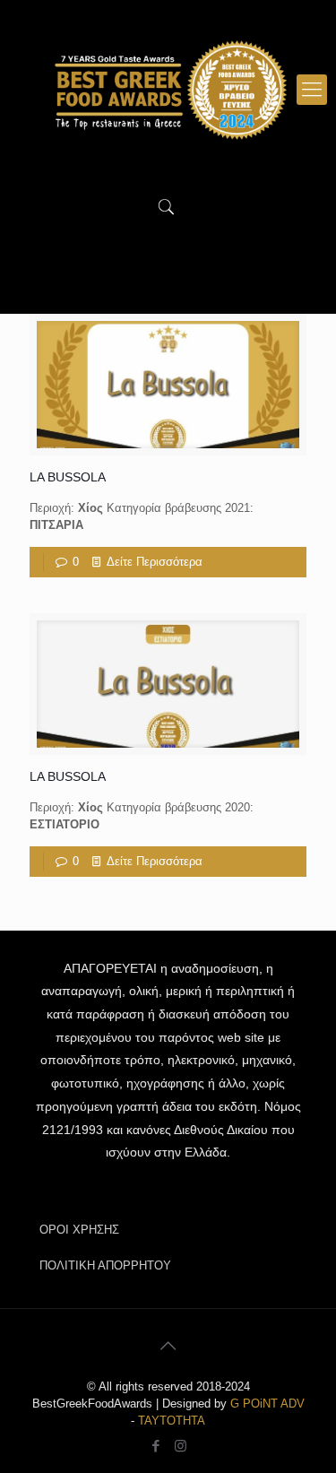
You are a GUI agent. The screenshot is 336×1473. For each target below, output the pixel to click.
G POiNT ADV (267, 1403)
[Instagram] (180, 1445)
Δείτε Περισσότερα (154, 561)
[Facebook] (156, 1445)
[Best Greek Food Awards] (168, 89)
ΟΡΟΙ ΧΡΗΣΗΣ (79, 1229)
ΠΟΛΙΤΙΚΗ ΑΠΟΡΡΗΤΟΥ (105, 1265)
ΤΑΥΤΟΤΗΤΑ (171, 1420)
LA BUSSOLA (68, 477)
